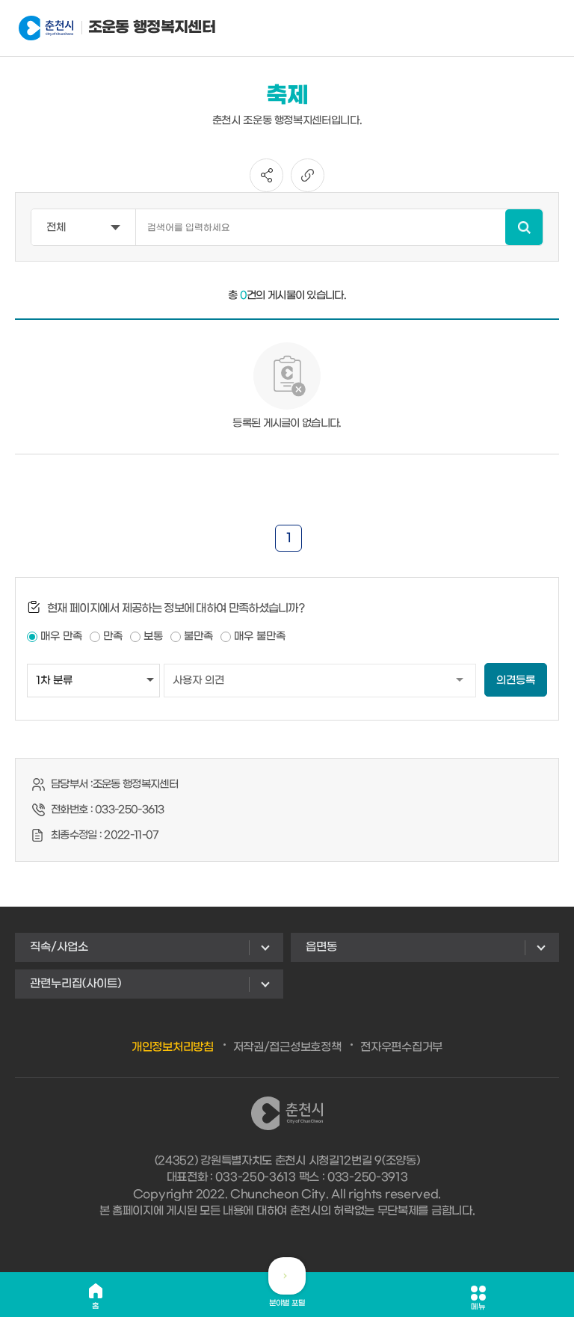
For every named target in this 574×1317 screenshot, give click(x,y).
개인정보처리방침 (173, 1047)
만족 (113, 636)
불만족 (198, 636)
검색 (524, 227)
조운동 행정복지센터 (127, 28)
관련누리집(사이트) (75, 983)
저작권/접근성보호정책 (287, 1047)
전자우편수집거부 (401, 1047)
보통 (153, 636)
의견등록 (515, 680)
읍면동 (321, 947)
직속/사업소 (59, 947)
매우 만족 (61, 636)
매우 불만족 (260, 636)
